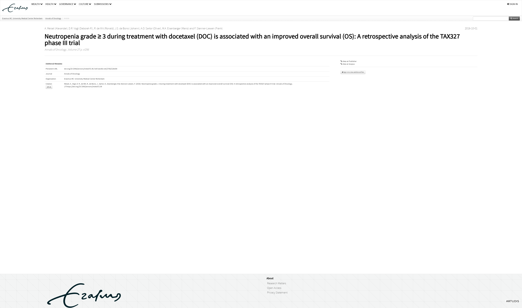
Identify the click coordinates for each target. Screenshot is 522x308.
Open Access (274, 288)
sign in (513, 4)
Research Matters (276, 283)
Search (515, 18)
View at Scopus (348, 64)
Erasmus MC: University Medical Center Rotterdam (22, 18)
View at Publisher (349, 61)
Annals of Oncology (53, 18)
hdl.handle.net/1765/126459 (105, 69)
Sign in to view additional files (353, 72)
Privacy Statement (277, 292)
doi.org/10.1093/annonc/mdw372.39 (79, 69)
